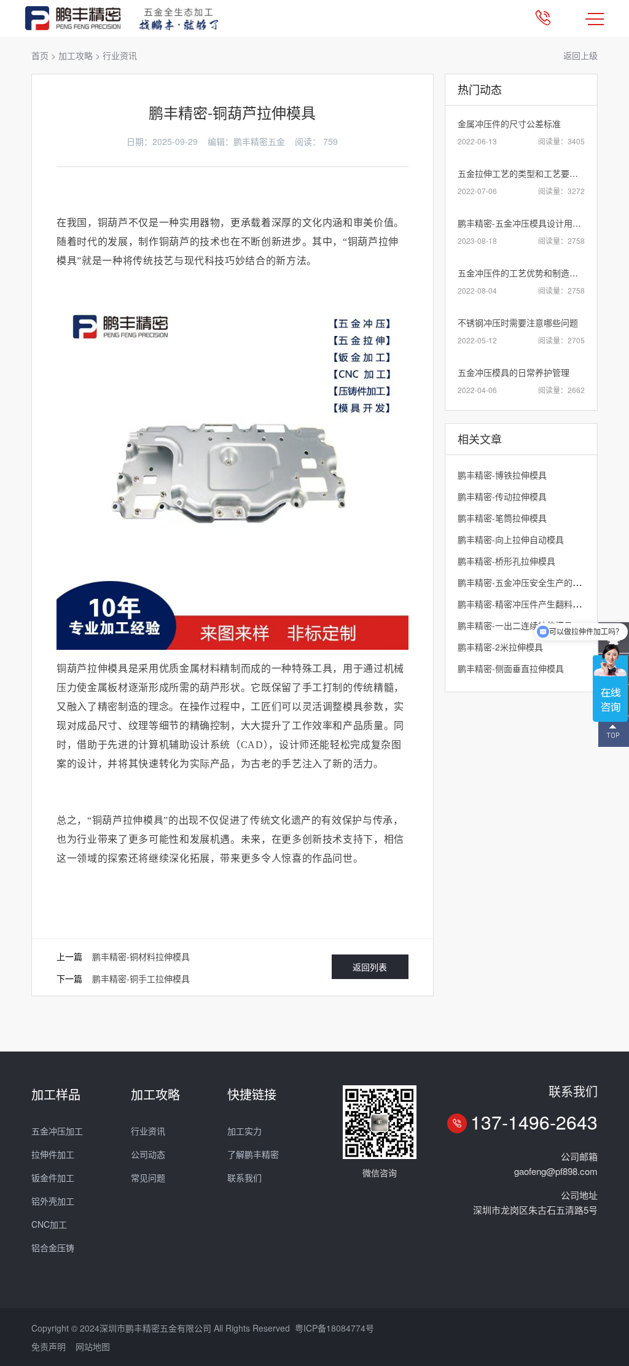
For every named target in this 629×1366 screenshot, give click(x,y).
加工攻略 (75, 55)
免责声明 (48, 1346)
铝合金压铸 (52, 1247)
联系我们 (244, 1177)
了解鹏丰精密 (253, 1154)
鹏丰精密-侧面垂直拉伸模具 (511, 668)
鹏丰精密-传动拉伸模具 (502, 496)
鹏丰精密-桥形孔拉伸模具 (506, 561)
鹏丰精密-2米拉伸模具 (500, 647)
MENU (594, 18)
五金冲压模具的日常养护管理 (513, 372)
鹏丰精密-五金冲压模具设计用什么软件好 (536, 223)
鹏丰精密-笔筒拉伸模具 (502, 518)
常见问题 (148, 1177)
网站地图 (93, 1346)
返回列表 (370, 967)
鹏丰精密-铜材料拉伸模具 (141, 956)
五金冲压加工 (57, 1131)
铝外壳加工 (52, 1201)
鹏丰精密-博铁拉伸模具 (502, 475)
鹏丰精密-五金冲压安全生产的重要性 (528, 582)
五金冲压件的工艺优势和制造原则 (522, 273)
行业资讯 (120, 55)
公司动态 (148, 1154)
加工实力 (244, 1131)
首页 (40, 55)
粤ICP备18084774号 (334, 1328)
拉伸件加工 (52, 1154)
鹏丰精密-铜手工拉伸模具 (141, 978)
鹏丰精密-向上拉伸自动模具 (511, 539)
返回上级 (580, 55)
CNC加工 (49, 1224)
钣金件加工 (52, 1177)
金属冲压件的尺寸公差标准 (509, 123)
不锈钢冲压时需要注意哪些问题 (518, 322)
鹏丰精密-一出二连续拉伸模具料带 (524, 625)
